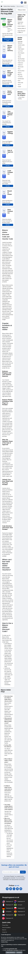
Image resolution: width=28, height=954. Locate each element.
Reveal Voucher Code (7, 39)
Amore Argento (21, 52)
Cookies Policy (4, 941)
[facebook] (7, 888)
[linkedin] (20, 888)
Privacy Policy (5, 925)
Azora (19, 68)
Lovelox (19, 54)
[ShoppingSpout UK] (6, 2)
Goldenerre (20, 64)
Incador (19, 86)
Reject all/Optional (11, 952)
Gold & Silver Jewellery (9, 6)
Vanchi (19, 84)
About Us (4, 929)
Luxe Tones (20, 50)
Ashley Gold (20, 82)
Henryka (19, 47)
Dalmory (19, 72)
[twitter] (17, 888)
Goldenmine (20, 62)
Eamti (19, 80)
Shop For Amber (21, 60)
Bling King (20, 74)
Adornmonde (20, 66)
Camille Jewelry (21, 45)
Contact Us (4, 932)
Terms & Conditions (6, 927)
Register (23, 872)
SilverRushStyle (21, 58)
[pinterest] (10, 888)
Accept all (19, 952)
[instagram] (14, 888)
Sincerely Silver (21, 70)
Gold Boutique (21, 78)
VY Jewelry (20, 76)
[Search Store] (22, 2)
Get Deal (8, 65)
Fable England (21, 48)
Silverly (19, 56)
